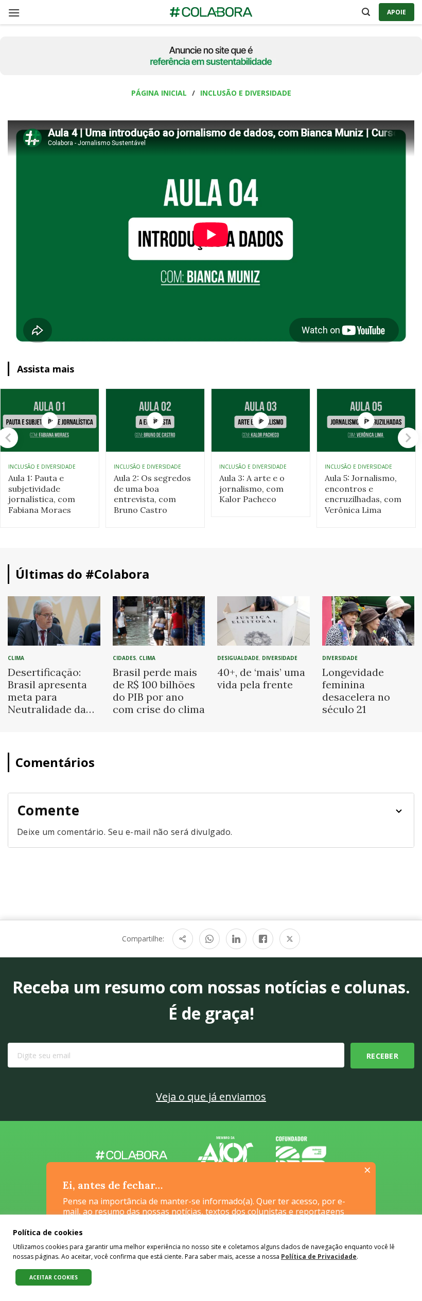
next (408, 437)
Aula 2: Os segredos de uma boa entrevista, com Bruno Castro (152, 494)
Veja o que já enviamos (211, 1096)
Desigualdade (238, 658)
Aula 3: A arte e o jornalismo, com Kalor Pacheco (252, 489)
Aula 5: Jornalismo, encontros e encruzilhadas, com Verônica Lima (363, 494)
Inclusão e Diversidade (245, 93)
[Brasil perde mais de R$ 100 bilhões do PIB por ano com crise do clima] (159, 620)
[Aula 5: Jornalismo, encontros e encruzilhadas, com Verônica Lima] (366, 420)
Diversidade (279, 658)
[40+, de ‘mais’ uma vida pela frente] (263, 620)
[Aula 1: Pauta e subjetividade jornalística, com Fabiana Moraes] (50, 420)
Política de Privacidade (319, 1256)
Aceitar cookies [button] (53, 1277)
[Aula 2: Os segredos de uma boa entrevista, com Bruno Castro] (155, 420)
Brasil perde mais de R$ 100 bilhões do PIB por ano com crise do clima (159, 691)
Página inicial (159, 93)
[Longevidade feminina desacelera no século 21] (368, 620)
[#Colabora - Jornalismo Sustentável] (211, 12)
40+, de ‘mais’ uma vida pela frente (261, 678)
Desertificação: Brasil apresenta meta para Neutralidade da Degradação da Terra (47, 703)
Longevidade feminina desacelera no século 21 (356, 691)
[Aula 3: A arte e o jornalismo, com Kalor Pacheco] (261, 420)
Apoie (396, 12)
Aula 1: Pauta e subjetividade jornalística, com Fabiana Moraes (41, 494)
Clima (16, 658)
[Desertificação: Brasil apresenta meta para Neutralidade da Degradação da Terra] (54, 620)
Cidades (124, 658)
